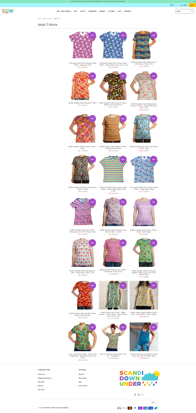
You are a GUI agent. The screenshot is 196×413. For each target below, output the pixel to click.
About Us (81, 374)
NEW (58, 11)
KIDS (75, 11)
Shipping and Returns (44, 378)
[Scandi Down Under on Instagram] (138, 395)
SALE (119, 11)
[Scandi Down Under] (8, 11)
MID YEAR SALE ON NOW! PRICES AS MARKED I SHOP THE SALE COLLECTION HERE (98, 1)
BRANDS (102, 11)
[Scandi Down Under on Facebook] (135, 395)
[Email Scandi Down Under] (142, 395)
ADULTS (82, 11)
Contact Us (41, 374)
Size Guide (41, 382)
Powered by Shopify (62, 408)
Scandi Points (83, 386)
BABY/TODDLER (66, 11)
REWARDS (128, 11)
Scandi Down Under (49, 408)
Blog (80, 382)
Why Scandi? (83, 378)
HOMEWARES (92, 11)
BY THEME (111, 11)
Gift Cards (41, 389)
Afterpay (40, 386)
